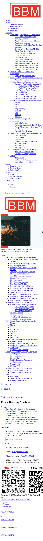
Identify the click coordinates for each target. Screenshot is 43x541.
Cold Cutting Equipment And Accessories (25, 35)
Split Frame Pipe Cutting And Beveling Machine (25, 38)
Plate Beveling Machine (23, 61)
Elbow (17, 104)
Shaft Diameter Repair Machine (26, 67)
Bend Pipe (18, 117)
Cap (16, 113)
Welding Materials (21, 94)
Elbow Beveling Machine (24, 51)
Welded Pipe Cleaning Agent (25, 98)
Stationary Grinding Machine (25, 154)
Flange (17, 102)
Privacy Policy (21, 500)
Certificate (14, 29)
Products (9, 33)
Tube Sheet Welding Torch (29, 86)
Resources (9, 172)
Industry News (15, 168)
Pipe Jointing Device (22, 137)
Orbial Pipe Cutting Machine (25, 53)
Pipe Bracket (19, 139)
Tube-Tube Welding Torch (28, 88)
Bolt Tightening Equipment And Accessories (22, 339)
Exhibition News (16, 170)
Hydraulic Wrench (21, 123)
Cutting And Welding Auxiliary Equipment (25, 133)
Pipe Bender (19, 158)
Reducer (18, 115)
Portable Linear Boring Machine (26, 65)
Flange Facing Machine (23, 55)
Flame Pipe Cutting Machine (25, 76)
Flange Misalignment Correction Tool (28, 127)
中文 (12, 185)
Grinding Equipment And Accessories (23, 150)
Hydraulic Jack (20, 145)
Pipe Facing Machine (22, 43)
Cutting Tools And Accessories (26, 70)
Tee (16, 106)
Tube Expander (20, 135)
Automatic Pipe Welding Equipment (28, 84)
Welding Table (20, 147)
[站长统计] (2, 498)
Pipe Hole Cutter (21, 57)
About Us (9, 22)
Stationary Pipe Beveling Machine (27, 49)
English (13, 187)
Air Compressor (20, 143)
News (8, 164)
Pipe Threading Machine (24, 59)
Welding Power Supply (27, 90)
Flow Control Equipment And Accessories (25, 100)
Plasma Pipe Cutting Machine (25, 80)
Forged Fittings (20, 109)
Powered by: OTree (8, 500)
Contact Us (10, 180)
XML (29, 500)
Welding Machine (21, 92)
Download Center (16, 176)
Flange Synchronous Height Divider (28, 125)
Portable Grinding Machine (24, 152)
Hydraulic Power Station (24, 162)
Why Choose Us (16, 26)
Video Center (15, 178)
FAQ (12, 174)
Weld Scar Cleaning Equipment (26, 96)
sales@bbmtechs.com (20, 452)
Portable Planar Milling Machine (26, 63)
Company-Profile (16, 24)
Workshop (14, 31)
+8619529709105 (23, 447)
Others (12, 156)
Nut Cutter (18, 129)
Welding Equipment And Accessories (23, 82)
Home (8, 20)
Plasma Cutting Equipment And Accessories (26, 78)
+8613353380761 (27, 456)
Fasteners (18, 111)
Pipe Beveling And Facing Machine (28, 41)
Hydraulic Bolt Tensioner (24, 131)
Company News (16, 166)
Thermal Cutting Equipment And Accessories (22, 294)
